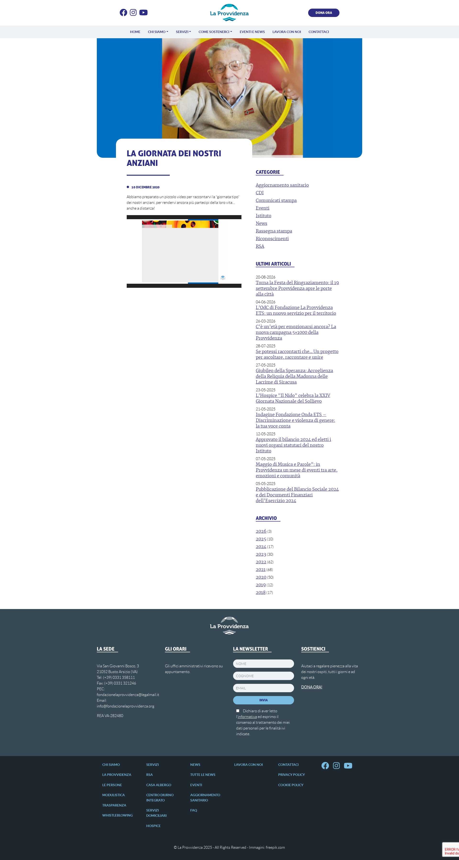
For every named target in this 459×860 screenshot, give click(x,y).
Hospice (153, 826)
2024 (261, 547)
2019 (261, 585)
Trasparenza (114, 805)
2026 (261, 531)
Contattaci (319, 32)
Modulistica (113, 795)
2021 (261, 570)
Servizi (182, 32)
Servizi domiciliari (156, 812)
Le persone (112, 785)
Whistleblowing (117, 815)
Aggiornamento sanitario (205, 797)
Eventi (196, 785)
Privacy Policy (291, 775)
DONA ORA (324, 13)
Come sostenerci (214, 32)
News (195, 765)
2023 (261, 554)
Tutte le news (202, 775)
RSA (149, 775)
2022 (261, 562)
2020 (261, 577)
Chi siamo (156, 32)
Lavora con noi (287, 32)
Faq (193, 810)
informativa (247, 717)
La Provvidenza (116, 775)
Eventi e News (252, 32)
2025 (261, 539)
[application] (184, 251)
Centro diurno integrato (160, 797)
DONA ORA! (311, 687)
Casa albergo (158, 785)
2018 (261, 593)
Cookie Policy (290, 785)
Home (135, 32)
